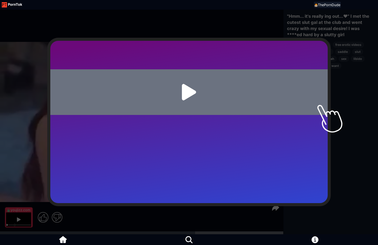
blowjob (322, 44)
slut (357, 52)
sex (292, 52)
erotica (307, 52)
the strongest (314, 66)
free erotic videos (348, 44)
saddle (343, 52)
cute (316, 59)
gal (292, 59)
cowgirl (325, 52)
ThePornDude (329, 5)
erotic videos (299, 44)
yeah (330, 59)
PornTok (15, 4)
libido (358, 59)
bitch (293, 66)
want (335, 66)
